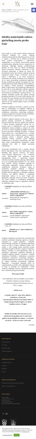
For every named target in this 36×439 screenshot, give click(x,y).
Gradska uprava (6, 362)
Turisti (4, 372)
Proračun (4, 345)
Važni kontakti (6, 348)
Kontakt (4, 368)
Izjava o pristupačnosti (8, 386)
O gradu (4, 365)
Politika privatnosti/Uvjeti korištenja (13, 383)
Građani (9, 10)
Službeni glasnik (7, 351)
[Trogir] (17, 4)
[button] (33, 10)
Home (3, 10)
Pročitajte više (25, 431)
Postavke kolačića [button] (7, 435)
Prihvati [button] (16, 435)
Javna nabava (6, 342)
